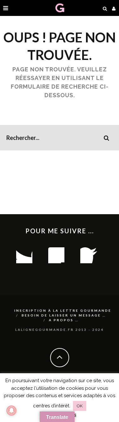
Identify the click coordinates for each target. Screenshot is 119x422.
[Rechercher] (105, 8)
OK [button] (80, 406)
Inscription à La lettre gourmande (62, 310)
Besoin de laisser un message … (64, 315)
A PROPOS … (64, 320)
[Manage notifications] (11, 410)
